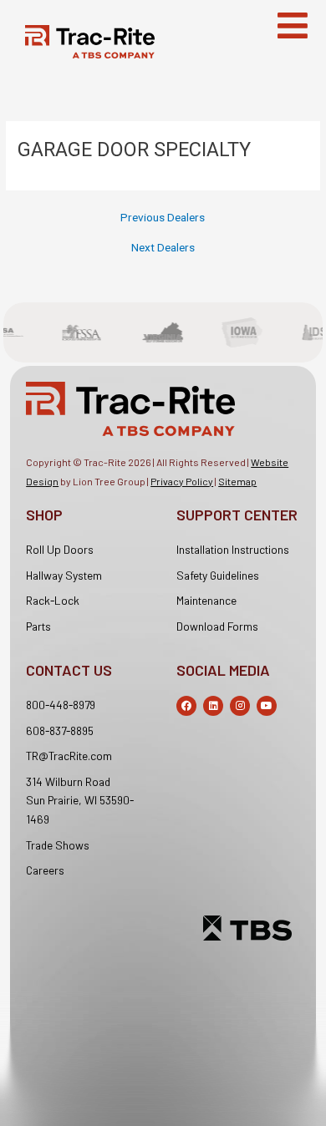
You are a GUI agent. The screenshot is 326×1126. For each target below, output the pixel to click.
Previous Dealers (162, 218)
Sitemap (237, 481)
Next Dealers (163, 248)
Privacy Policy (181, 481)
